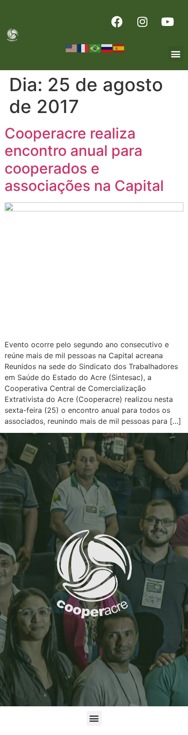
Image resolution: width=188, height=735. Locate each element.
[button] (175, 53)
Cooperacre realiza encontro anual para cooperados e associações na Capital (84, 159)
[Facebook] (117, 21)
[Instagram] (142, 21)
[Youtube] (167, 21)
